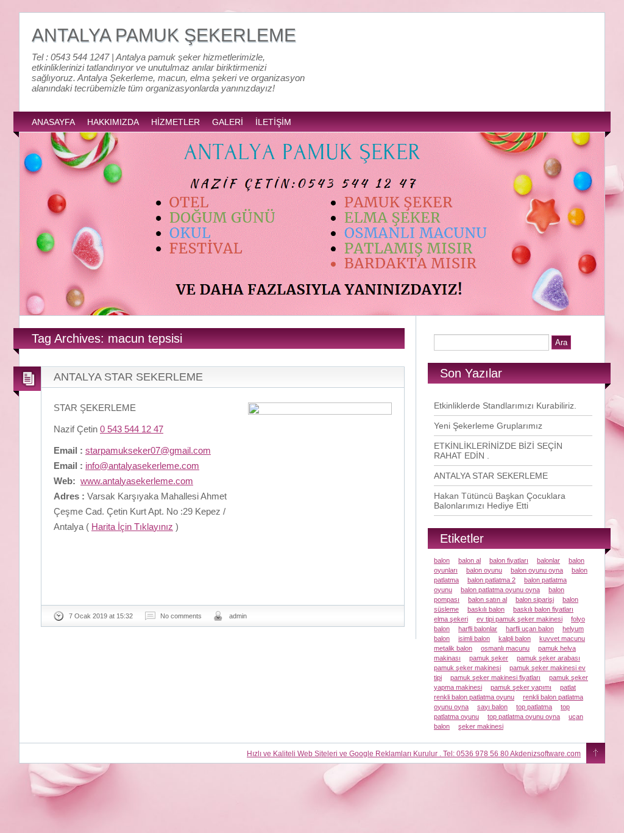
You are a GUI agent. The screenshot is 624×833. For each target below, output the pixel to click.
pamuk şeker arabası (548, 658)
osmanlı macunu (505, 648)
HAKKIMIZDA (113, 122)
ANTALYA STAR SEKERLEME (128, 377)
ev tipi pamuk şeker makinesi (519, 619)
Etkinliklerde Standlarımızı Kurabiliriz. (505, 405)
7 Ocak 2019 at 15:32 (101, 616)
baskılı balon (486, 609)
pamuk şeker (488, 658)
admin (238, 616)
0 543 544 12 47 (131, 429)
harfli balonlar (477, 628)
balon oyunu (484, 570)
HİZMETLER (175, 122)
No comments (181, 616)
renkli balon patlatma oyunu (474, 697)
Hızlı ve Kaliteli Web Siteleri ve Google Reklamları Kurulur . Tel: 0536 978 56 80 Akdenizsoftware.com (414, 753)
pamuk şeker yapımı (521, 687)
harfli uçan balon (530, 628)
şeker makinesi (480, 726)
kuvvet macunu (562, 638)
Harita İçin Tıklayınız (132, 526)
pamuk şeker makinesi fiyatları (495, 677)
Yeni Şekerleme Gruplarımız (488, 426)
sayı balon (492, 706)
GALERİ (227, 122)
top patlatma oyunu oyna (524, 716)
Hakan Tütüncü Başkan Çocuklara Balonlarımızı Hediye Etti (500, 500)
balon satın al (487, 599)
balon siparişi (535, 599)
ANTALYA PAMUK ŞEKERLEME (164, 35)
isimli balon (474, 638)
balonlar (548, 560)
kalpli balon (514, 638)
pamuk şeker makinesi (467, 667)
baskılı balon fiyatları (543, 609)
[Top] (596, 753)
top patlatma (534, 706)
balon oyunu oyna (537, 570)
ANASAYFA (53, 122)
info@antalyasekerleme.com (142, 465)
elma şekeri (451, 619)
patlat (568, 687)
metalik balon (453, 648)
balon (442, 560)
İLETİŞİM (273, 122)
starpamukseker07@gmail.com (148, 450)
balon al (469, 560)
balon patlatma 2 (491, 580)
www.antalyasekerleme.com (136, 481)
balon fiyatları (508, 560)
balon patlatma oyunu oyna (500, 589)
